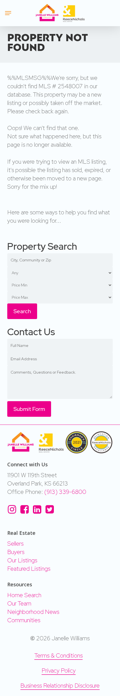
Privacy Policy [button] (59, 670)
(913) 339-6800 (65, 492)
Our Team (19, 603)
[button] (8, 13)
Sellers (15, 543)
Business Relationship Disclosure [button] (60, 685)
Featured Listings (28, 568)
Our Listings (22, 560)
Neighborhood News (33, 612)
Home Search (24, 595)
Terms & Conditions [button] (58, 655)
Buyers (15, 552)
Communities (23, 620)
